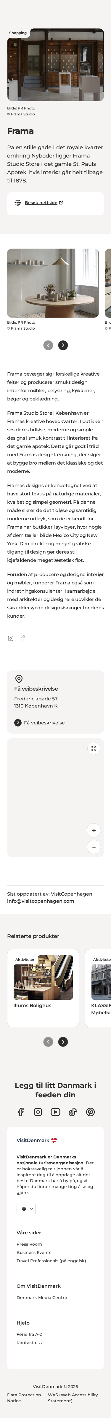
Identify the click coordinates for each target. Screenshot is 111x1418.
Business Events (34, 1252)
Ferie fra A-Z (29, 1334)
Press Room (29, 1244)
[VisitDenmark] (37, 1140)
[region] (55, 797)
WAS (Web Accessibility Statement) (73, 1397)
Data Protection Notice (24, 1397)
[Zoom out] (94, 847)
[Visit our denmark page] (20, 1112)
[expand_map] (93, 748)
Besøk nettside (41, 202)
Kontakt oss (29, 1342)
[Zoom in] (94, 830)
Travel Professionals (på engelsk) (51, 1260)
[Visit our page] (38, 1112)
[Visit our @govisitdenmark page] (73, 1112)
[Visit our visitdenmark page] (55, 1112)
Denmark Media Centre (42, 1297)
